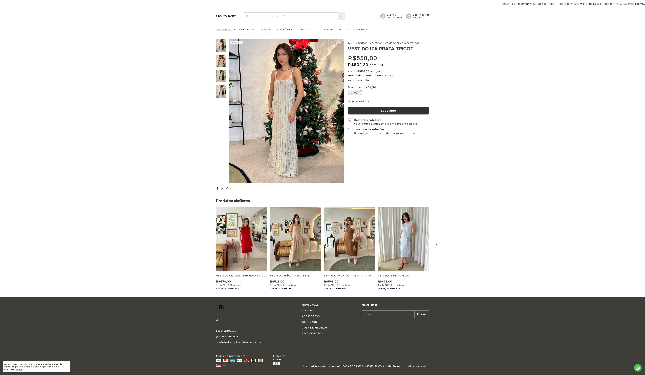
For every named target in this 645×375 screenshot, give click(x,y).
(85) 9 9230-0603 (227, 336)
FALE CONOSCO (357, 29)
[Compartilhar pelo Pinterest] (227, 188)
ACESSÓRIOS (285, 29)
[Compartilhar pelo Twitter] (223, 188)
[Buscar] (341, 16)
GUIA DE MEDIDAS (330, 29)
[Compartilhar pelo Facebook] (218, 188)
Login (390, 15)
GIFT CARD (305, 29)
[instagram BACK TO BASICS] (217, 319)
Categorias (224, 29)
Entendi (19, 369)
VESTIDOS (376, 43)
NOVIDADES (246, 29)
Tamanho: (362, 87)
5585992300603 (226, 330)
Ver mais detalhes (359, 80)
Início (351, 43)
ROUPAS (265, 29)
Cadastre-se (394, 17)
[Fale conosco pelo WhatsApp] (638, 368)
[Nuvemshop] (315, 367)
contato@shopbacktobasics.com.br (240, 342)
